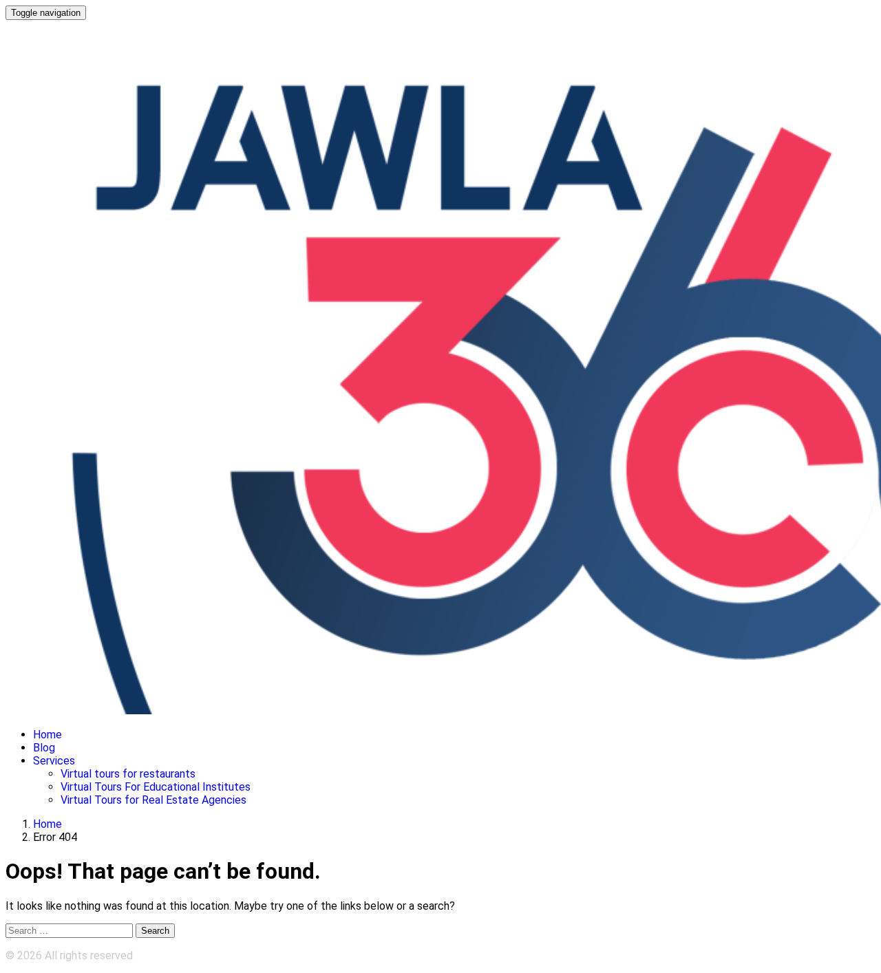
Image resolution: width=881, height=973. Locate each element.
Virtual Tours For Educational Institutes (156, 786)
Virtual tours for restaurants (128, 773)
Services (54, 760)
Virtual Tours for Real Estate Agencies (153, 799)
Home (47, 734)
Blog (44, 747)
